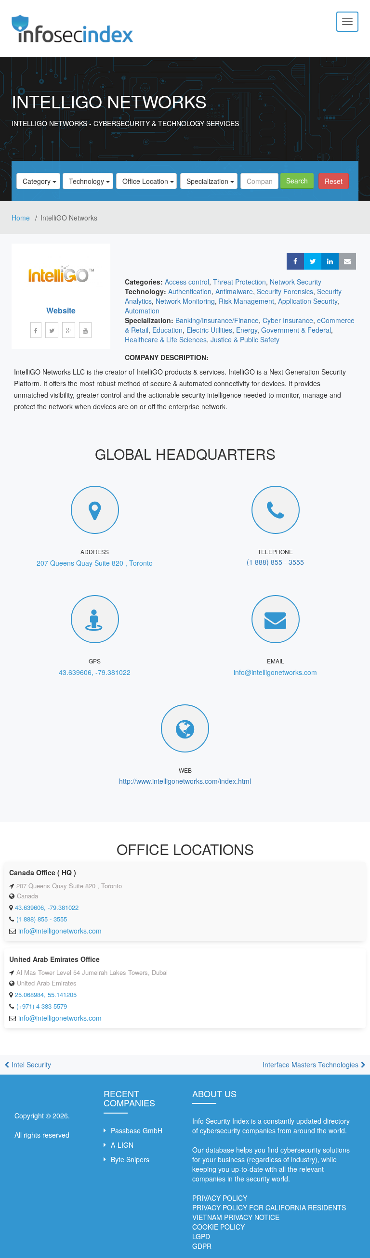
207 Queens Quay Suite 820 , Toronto (95, 563)
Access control (187, 281)
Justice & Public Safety (245, 339)
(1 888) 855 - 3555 (275, 562)
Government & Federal (296, 330)
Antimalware (234, 291)
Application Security (307, 301)
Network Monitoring (185, 301)
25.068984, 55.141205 (46, 994)
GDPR (201, 1246)
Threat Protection (239, 281)
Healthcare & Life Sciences (166, 339)
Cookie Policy (218, 1227)
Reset (334, 181)
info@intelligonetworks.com (275, 672)
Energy (246, 330)
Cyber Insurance (288, 320)
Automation (142, 310)
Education (167, 330)
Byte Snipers (130, 1159)
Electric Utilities (209, 330)
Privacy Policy (219, 1198)
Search (297, 180)
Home (22, 217)
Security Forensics (285, 291)
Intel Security (31, 1064)
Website (61, 310)
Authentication (189, 291)
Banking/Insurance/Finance (217, 320)
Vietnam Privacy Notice (235, 1217)
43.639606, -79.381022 (95, 672)
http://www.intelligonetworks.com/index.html (185, 781)
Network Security (295, 281)
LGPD (201, 1236)
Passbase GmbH (136, 1130)
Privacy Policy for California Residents (269, 1207)
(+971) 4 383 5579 (41, 1006)
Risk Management (246, 301)
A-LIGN (122, 1145)
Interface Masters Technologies (310, 1064)
